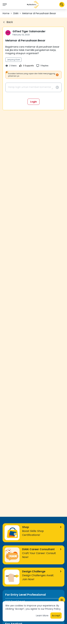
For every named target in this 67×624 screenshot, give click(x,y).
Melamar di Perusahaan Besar (39, 13)
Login (33, 101)
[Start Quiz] (62, 600)
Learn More (42, 615)
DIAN (15, 13)
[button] (33, 4)
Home (6, 13)
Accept (56, 615)
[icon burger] (5, 4)
